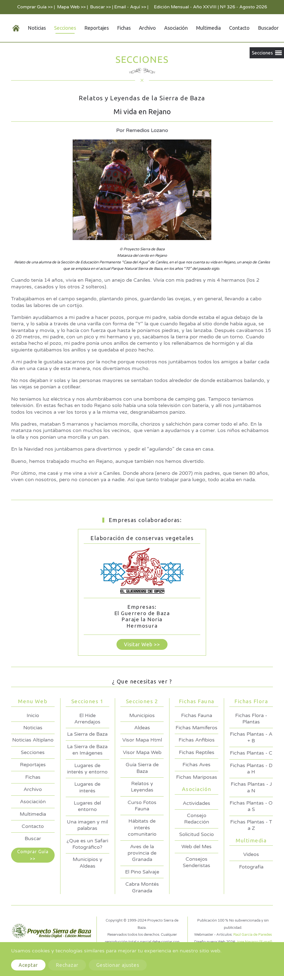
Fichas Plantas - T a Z (251, 825)
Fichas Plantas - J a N (251, 787)
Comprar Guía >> (35, 7)
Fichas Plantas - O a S (251, 806)
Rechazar (67, 965)
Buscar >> (100, 7)
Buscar (33, 838)
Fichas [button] (124, 28)
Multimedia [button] (208, 28)
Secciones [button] (65, 28)
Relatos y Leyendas (142, 786)
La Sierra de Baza (87, 734)
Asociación (33, 801)
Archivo (147, 28)
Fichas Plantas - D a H (251, 768)
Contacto (239, 28)
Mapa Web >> (71, 7)
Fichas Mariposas (196, 777)
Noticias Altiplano (33, 740)
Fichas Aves (196, 765)
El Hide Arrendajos (87, 718)
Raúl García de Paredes (252, 934)
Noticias (32, 728)
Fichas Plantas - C (251, 753)
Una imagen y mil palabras (87, 825)
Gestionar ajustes (117, 965)
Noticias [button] (37, 28)
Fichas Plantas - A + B (251, 737)
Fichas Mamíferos (196, 728)
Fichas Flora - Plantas (251, 718)
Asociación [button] (176, 28)
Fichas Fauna (196, 715)
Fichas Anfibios (197, 740)
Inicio (33, 715)
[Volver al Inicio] (11, 28)
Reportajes (96, 28)
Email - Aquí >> (130, 7)
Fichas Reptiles (196, 752)
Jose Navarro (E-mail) (254, 942)
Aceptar (28, 965)
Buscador (268, 28)
